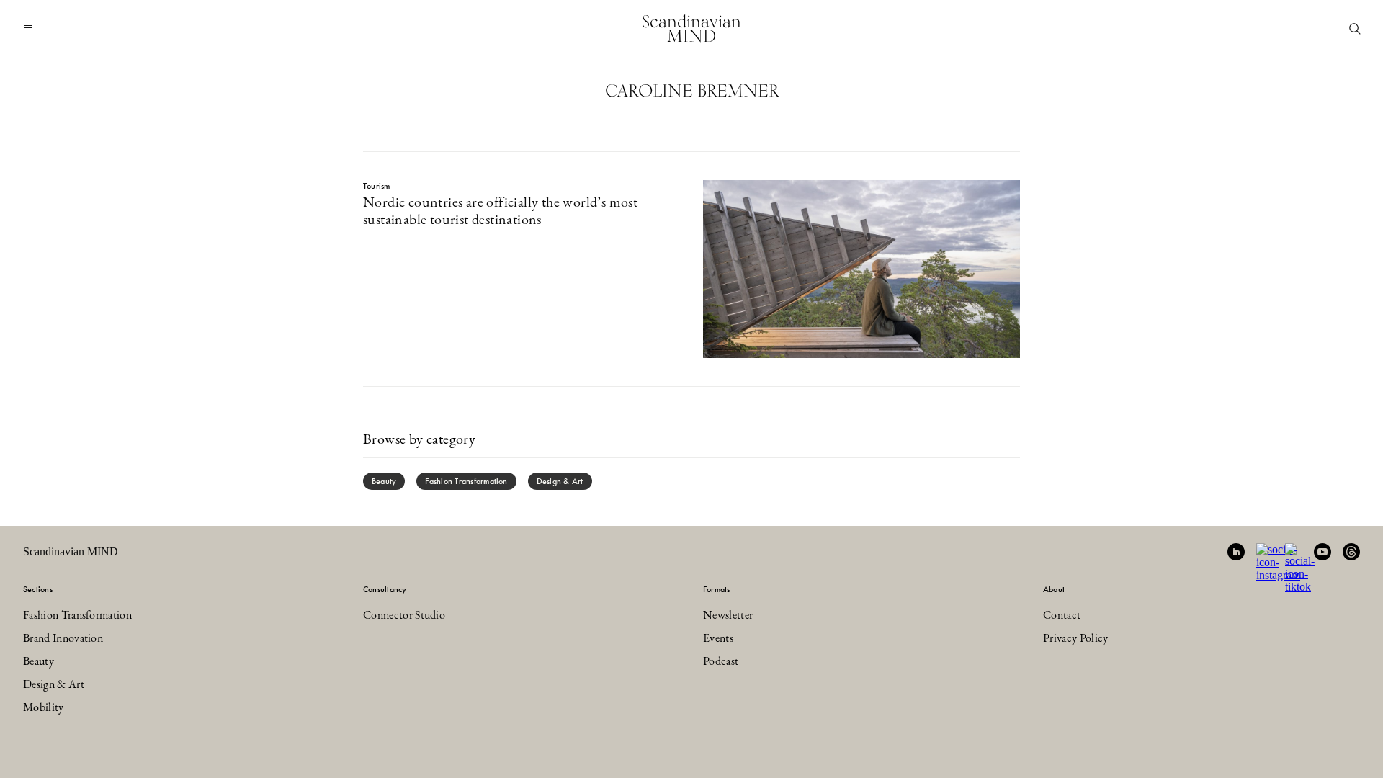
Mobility (43, 708)
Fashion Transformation (466, 481)
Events (718, 639)
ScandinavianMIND (691, 28)
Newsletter (728, 616)
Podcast (720, 662)
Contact (1061, 616)
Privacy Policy (1075, 639)
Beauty (384, 481)
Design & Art (560, 481)
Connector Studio (404, 616)
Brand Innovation (63, 639)
